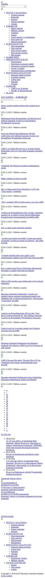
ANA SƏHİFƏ (7, 97)
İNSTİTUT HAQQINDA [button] (16, 13)
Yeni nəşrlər (15, 567)
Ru (7, 4)
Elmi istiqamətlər (17, 46)
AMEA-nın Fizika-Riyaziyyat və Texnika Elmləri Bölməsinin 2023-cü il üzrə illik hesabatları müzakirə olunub (21, 151)
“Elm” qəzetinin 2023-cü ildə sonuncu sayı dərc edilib (22, 202)
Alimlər (14, 24)
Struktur (14, 19)
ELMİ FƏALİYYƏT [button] (14, 44)
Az (2, 4)
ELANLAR (6, 434)
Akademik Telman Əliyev (11, 478)
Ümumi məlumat (17, 15)
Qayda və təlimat (17, 68)
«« (7, 390)
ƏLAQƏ (9, 93)
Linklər (14, 569)
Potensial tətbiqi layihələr (21, 75)
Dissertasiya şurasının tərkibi (22, 64)
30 (7, 406)
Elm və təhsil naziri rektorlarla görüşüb (16, 228)
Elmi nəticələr (16, 48)
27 (7, 399)
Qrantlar (14, 84)
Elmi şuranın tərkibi (18, 51)
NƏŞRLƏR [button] (11, 86)
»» (7, 430)
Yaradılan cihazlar (18, 77)
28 (7, 401)
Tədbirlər (14, 33)
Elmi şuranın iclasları (19, 53)
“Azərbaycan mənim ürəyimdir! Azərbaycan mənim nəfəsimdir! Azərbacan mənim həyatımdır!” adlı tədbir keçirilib (22, 240)
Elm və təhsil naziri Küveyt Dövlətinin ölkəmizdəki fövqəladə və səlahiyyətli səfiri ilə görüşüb (21, 269)
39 (7, 426)
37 (7, 421)
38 (7, 424)
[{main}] (2, 9)
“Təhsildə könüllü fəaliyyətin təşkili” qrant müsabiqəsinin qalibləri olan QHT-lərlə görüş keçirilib (22, 256)
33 (7, 412)
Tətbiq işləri (15, 80)
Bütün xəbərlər (17, 28)
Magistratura (16, 543)
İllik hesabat (15, 55)
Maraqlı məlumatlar (18, 42)
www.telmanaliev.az (9, 483)
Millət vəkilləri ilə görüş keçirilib (14, 179)
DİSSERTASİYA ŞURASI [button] (17, 59)
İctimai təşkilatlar (17, 22)
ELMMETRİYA (12, 57)
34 (7, 415)
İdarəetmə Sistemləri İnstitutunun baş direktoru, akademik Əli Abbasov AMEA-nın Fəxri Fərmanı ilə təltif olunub (22, 345)
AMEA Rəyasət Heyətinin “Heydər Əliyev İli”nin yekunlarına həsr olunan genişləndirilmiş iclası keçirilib (20, 362)
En (4, 4)
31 (7, 408)
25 (7, 395)
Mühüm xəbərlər (17, 31)
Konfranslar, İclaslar (19, 558)
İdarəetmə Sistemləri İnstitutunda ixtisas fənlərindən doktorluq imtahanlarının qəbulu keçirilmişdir (21, 378)
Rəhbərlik (15, 17)
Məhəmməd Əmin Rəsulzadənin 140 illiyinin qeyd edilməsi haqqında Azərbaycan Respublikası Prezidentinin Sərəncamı (21, 120)
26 (7, 397)
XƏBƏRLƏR (21, 97)
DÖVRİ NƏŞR (7, 516)
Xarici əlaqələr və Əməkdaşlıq (23, 37)
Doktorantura (16, 62)
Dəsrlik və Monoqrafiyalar (21, 91)
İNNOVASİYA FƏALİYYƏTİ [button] (18, 73)
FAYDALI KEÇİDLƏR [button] (16, 563)
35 (7, 417)
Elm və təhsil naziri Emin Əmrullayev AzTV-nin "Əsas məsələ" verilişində (20, 190)
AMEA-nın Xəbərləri (19, 88)
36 (7, 419)
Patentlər (14, 82)
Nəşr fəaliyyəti (16, 39)
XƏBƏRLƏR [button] (11, 26)
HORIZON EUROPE (10, 485)
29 (7, 404)
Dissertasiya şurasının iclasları (22, 66)
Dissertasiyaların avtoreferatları (23, 71)
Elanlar (14, 35)
